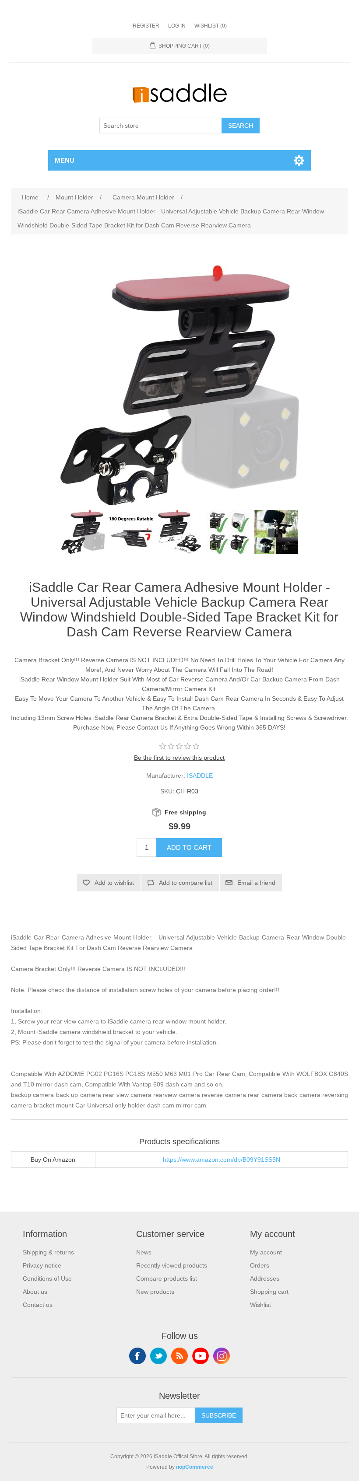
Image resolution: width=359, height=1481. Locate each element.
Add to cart (189, 847)
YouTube (200, 1356)
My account (266, 1252)
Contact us (38, 1304)
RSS (179, 1356)
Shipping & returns (48, 1252)
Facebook (137, 1356)
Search (240, 125)
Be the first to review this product (179, 757)
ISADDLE (200, 775)
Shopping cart (269, 1291)
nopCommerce (194, 1467)
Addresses (264, 1278)
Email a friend (256, 882)
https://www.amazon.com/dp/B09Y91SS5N (221, 1159)
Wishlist (260, 1304)
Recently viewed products (171, 1265)
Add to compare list (185, 882)
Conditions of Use (47, 1278)
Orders (259, 1265)
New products (155, 1291)
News (143, 1252)
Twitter (158, 1356)
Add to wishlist (114, 882)
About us (35, 1291)
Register (146, 26)
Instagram (221, 1356)
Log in (177, 26)
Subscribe (218, 1415)
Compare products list (166, 1278)
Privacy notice (42, 1265)
